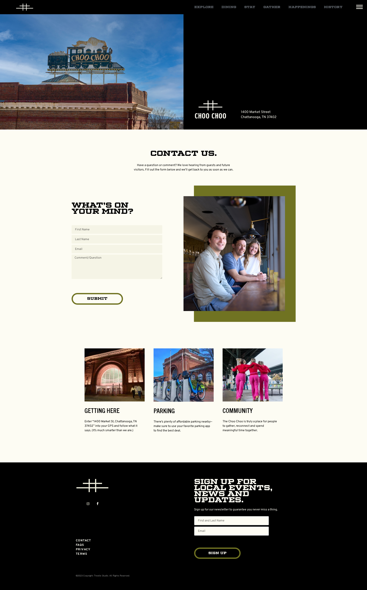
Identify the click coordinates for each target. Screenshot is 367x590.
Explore (203, 7)
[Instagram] (88, 503)
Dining (229, 7)
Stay (249, 7)
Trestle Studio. (101, 575)
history (333, 7)
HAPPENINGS (302, 7)
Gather (271, 7)
